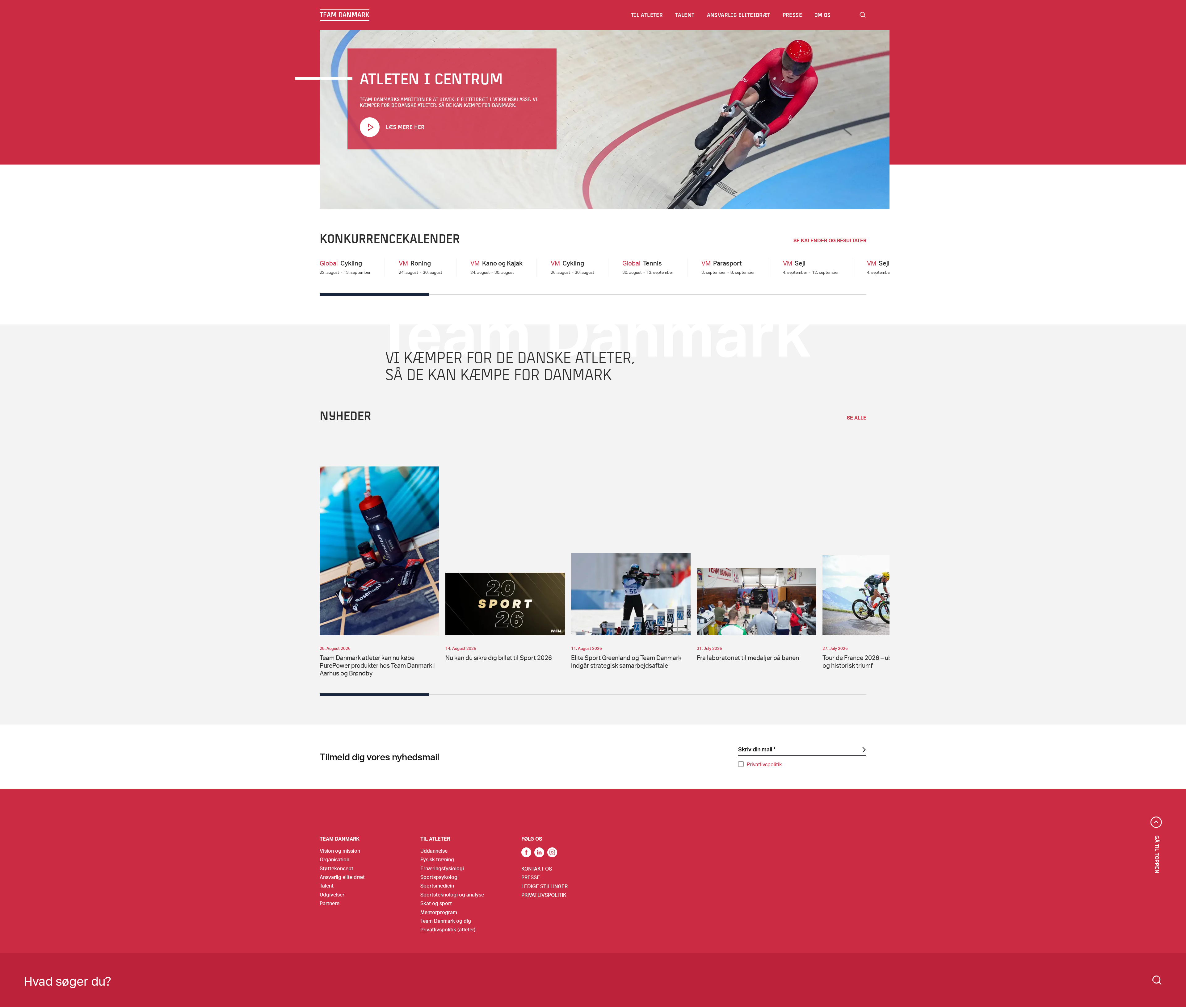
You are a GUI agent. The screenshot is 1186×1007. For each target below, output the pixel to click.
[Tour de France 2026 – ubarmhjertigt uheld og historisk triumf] (882, 595)
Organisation (334, 859)
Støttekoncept (336, 868)
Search (862, 15)
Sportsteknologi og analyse (452, 894)
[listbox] (605, 572)
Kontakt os (536, 868)
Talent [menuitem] (684, 15)
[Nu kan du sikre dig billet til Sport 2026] (505, 604)
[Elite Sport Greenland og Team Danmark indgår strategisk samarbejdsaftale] (631, 594)
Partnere (329, 903)
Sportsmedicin (437, 885)
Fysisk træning (437, 859)
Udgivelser (332, 894)
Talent (327, 885)
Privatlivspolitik (764, 764)
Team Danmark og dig (445, 920)
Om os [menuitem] (822, 15)
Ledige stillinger (544, 886)
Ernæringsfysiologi (442, 868)
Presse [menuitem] (792, 15)
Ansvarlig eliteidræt (342, 877)
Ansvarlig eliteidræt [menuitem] (738, 15)
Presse (530, 877)
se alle (856, 417)
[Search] (1157, 980)
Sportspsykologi (439, 877)
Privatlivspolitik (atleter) (448, 929)
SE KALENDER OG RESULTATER (829, 240)
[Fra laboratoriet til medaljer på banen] (756, 601)
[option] (379, 571)
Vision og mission (340, 850)
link (526, 852)
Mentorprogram (438, 912)
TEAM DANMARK (344, 14)
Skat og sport (436, 903)
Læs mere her (405, 127)
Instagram (552, 852)
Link (539, 852)
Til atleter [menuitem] (647, 15)
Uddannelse (434, 850)
